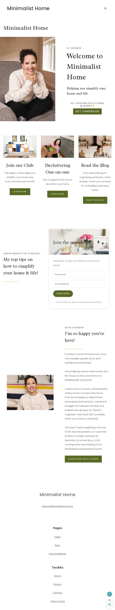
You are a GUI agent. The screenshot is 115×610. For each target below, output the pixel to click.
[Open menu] (105, 8)
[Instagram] (11, 513)
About (57, 576)
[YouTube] (6, 513)
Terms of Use (57, 601)
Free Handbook (57, 553)
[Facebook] (16, 513)
